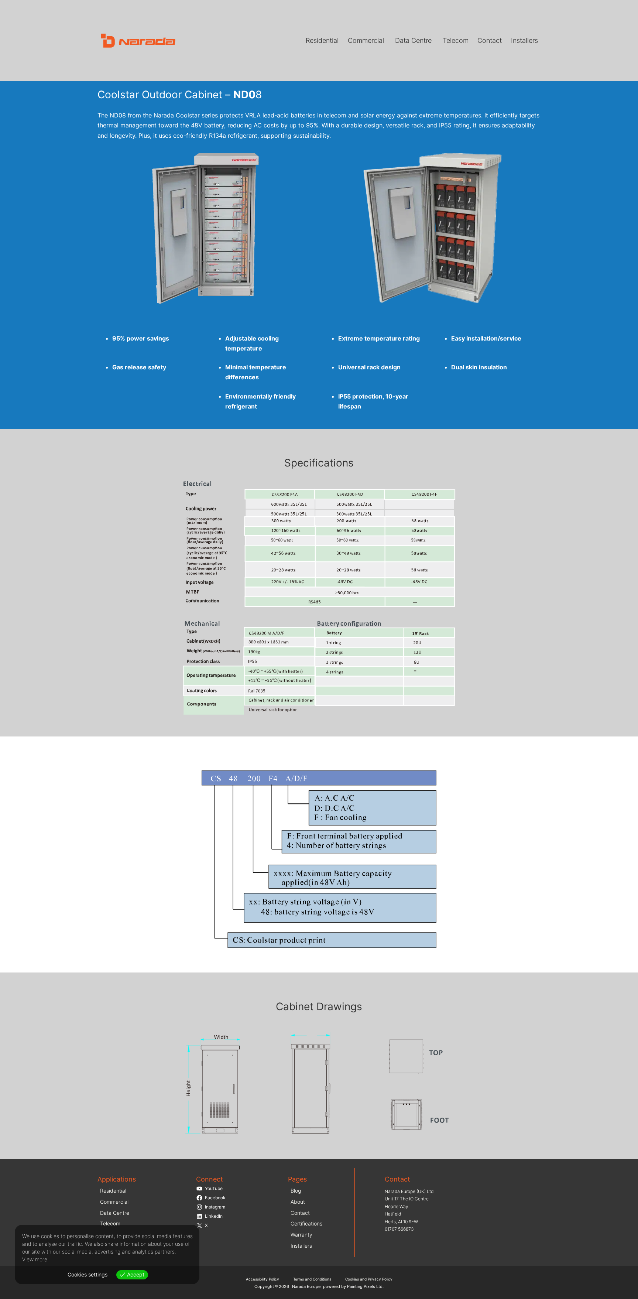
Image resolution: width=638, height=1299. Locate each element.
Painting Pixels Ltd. (365, 1286)
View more (34, 1259)
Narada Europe (306, 1286)
